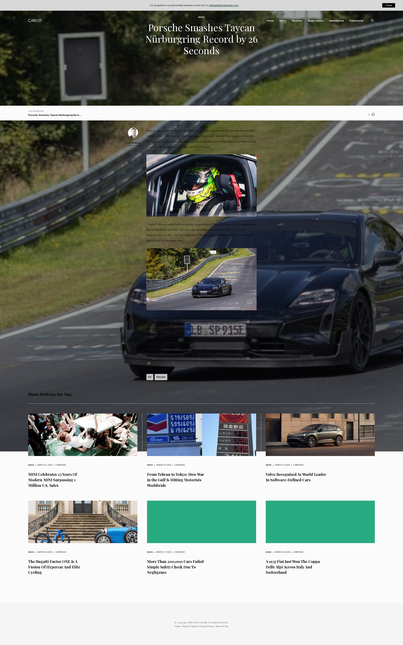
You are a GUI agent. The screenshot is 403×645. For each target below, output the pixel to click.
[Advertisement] (201, 82)
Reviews (297, 20)
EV (149, 377)
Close (388, 5)
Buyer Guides (316, 20)
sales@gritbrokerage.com (223, 5)
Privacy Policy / (207, 626)
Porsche (160, 377)
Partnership (356, 20)
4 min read (297, 552)
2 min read (297, 465)
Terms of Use (221, 626)
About (185, 626)
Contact (194, 626)
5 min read (59, 465)
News (282, 20)
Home (270, 20)
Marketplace (336, 20)
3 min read (178, 465)
